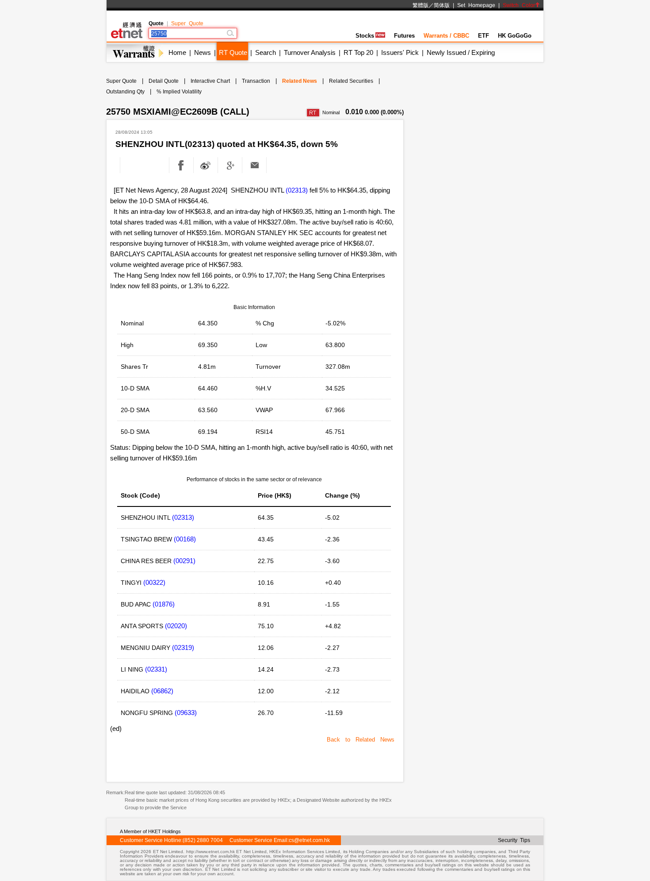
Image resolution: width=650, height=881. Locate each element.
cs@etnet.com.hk (309, 840)
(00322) (154, 582)
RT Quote (233, 52)
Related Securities (351, 81)
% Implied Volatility (179, 92)
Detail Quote (164, 81)
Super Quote (187, 23)
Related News (299, 81)
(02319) (183, 647)
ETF (483, 35)
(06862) (162, 691)
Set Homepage (476, 5)
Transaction (256, 81)
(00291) (184, 560)
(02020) (176, 626)
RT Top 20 (358, 52)
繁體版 (420, 5)
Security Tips (514, 840)
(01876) (164, 604)
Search (265, 52)
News (202, 52)
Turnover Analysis (310, 52)
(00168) (185, 539)
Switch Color (519, 5)
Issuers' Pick (400, 52)
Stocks (365, 35)
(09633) (186, 712)
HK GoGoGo (514, 35)
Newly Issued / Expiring (461, 52)
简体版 (442, 5)
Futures (404, 35)
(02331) (156, 669)
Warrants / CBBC (446, 35)
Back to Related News (360, 739)
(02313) (297, 190)
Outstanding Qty (125, 92)
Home (177, 52)
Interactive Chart (210, 81)
